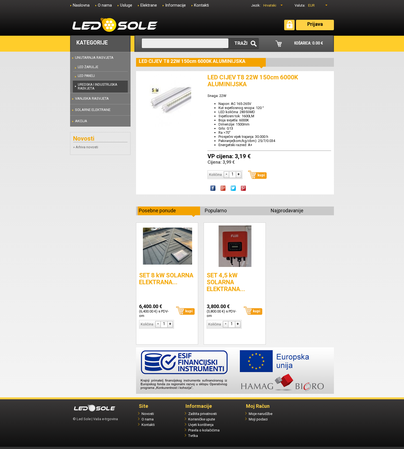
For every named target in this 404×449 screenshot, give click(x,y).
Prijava (315, 24)
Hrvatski (269, 5)
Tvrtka (193, 436)
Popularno (216, 210)
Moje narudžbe (260, 414)
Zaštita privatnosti (202, 414)
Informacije (175, 5)
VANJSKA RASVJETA (92, 98)
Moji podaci (258, 419)
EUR (311, 5)
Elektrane (148, 5)
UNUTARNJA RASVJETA (94, 57)
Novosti (148, 414)
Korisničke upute (201, 419)
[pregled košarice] (278, 46)
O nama (105, 5)
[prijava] (289, 27)
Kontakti (201, 5)
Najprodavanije (287, 210)
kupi (261, 175)
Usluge (126, 5)
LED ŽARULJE (88, 67)
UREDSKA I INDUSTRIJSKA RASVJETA (97, 86)
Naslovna (81, 5)
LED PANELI (86, 76)
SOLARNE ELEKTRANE (92, 110)
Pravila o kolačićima (204, 430)
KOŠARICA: (308, 43)
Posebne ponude (157, 210)
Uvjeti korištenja (201, 425)
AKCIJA (81, 121)
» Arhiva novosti (85, 147)
